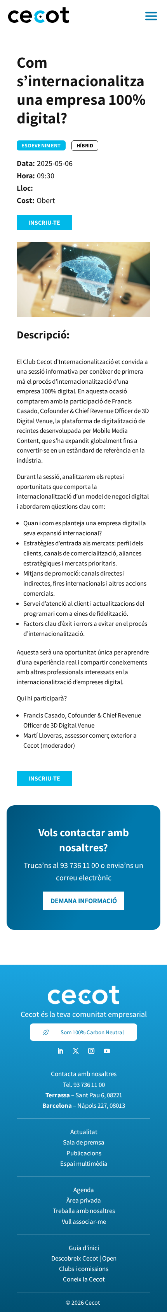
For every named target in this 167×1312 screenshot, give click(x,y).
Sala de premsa (83, 1142)
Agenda (83, 1190)
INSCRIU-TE (44, 223)
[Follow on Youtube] (107, 1051)
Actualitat (83, 1132)
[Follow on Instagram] (91, 1051)
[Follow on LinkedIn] (60, 1051)
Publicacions (83, 1153)
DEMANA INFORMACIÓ (83, 900)
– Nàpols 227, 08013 (83, 1105)
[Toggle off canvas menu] (122, 16)
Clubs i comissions (83, 1268)
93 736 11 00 (89, 1084)
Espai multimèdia (84, 1163)
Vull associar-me (84, 1221)
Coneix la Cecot (84, 1279)
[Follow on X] (76, 1051)
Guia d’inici (84, 1248)
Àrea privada (83, 1200)
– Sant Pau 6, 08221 (83, 1095)
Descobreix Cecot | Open (84, 1258)
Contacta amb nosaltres (84, 1073)
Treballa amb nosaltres (84, 1210)
